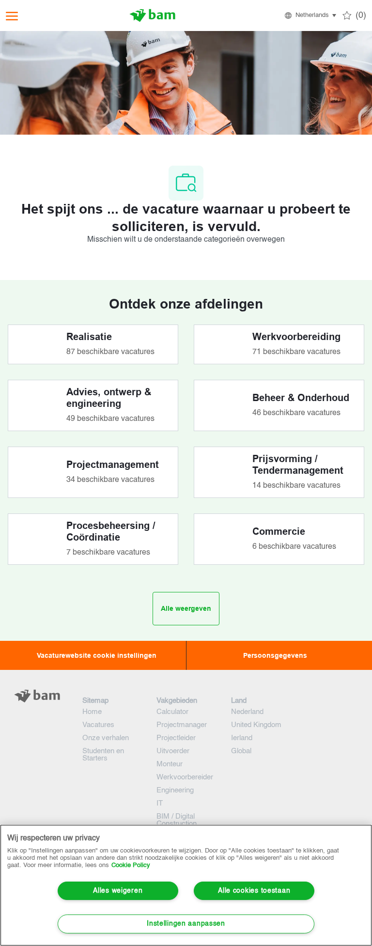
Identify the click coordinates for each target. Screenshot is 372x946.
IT (159, 803)
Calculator (172, 711)
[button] (310, 15)
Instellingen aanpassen (186, 923)
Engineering (175, 790)
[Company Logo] (152, 15)
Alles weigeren (117, 890)
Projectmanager (181, 725)
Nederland (247, 711)
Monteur (169, 764)
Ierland (241, 738)
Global (241, 751)
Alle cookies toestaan (254, 890)
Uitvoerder (172, 751)
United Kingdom (256, 725)
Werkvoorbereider (184, 777)
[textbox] (37, 715)
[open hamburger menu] (12, 15)
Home (92, 711)
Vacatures (98, 725)
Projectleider (176, 738)
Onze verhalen (105, 738)
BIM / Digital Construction (176, 820)
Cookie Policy (130, 865)
